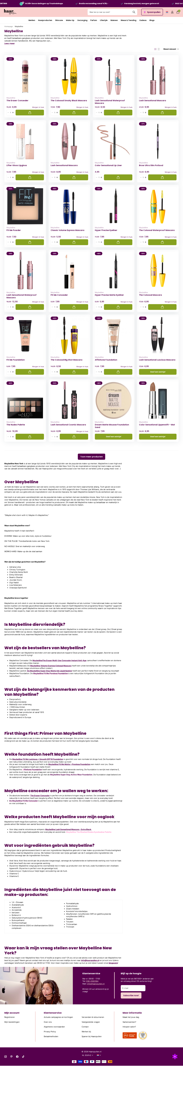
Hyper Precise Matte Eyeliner (109, 295)
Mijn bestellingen (12, 1022)
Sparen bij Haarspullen (92, 1036)
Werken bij (86, 1032)
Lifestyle (104, 20)
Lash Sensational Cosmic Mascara (68, 424)
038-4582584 (92, 981)
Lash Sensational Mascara (152, 100)
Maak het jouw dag (131, 1017)
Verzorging (82, 20)
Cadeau (143, 20)
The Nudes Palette (15, 424)
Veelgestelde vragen (91, 1022)
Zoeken (133, 12)
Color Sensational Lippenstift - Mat (157, 424)
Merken (32, 20)
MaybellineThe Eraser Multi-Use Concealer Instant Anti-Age (59, 660)
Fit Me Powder (13, 230)
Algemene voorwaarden (54, 1027)
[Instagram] (5, 1056)
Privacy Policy (50, 1032)
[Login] (172, 12)
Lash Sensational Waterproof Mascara (110, 101)
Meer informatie (132, 1012)
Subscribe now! (131, 995)
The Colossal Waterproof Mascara (157, 230)
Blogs (152, 20)
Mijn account (11, 1012)
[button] (13, 113)
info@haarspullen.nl (90, 960)
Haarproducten (45, 20)
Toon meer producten (91, 456)
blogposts (113, 963)
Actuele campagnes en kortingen (58, 1017)
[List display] (159, 49)
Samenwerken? (129, 1022)
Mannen (114, 20)
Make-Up (70, 20)
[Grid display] (155, 49)
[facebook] (17, 1056)
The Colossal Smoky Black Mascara (69, 100)
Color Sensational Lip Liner (108, 165)
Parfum (93, 20)
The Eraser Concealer (17, 100)
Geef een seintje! (157, 372)
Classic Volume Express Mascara (67, 230)
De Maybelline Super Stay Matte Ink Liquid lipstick (49, 671)
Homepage (8, 26)
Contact (85, 1027)
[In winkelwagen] (30, 113)
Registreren (9, 1017)
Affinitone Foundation (106, 360)
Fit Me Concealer (59, 295)
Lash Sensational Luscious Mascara (157, 360)
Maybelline (10, 98)
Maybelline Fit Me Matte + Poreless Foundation (69, 764)
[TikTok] (23, 1056)
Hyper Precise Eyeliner (106, 230)
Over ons (48, 1022)
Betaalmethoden (51, 1036)
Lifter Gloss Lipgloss (16, 165)
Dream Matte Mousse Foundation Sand (112, 426)
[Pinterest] (11, 1056)
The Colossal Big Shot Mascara (66, 360)
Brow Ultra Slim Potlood (151, 165)
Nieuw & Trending (128, 20)
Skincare (59, 20)
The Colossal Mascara (150, 295)
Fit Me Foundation (15, 360)
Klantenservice (53, 1012)
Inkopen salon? (129, 1027)
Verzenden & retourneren (93, 1017)
